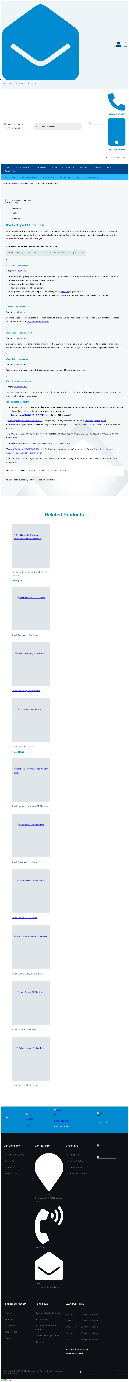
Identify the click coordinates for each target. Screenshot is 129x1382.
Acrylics (22, 424)
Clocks (97, 421)
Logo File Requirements (38, 321)
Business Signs (48, 177)
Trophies (98, 167)
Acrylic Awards (68, 167)
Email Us (30, 1125)
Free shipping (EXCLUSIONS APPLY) (28, 415)
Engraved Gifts (65, 177)
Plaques (54, 167)
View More (91, 177)
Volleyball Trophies (19, 183)
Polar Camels (35, 453)
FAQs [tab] (14, 213)
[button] (64, 262)
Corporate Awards (22, 167)
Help (77, 177)
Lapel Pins (83, 167)
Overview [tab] (16, 208)
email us (65, 292)
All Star (53, 470)
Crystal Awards (40, 167)
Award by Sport (11, 171)
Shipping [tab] (16, 218)
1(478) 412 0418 (62, 1121)
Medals (109, 167)
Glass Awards (89, 424)
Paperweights (21, 453)
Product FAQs (20, 271)
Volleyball (62, 470)
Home (7, 167)
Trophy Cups (10, 177)
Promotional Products (28, 177)
